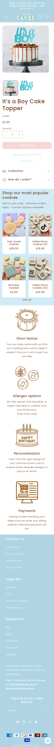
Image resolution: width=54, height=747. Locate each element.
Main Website (14, 560)
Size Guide (12, 647)
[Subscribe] (44, 710)
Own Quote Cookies (14, 243)
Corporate (12, 640)
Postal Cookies (14, 554)
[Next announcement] (48, 6)
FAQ (8, 627)
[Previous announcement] (5, 6)
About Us (11, 587)
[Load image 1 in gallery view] (10, 88)
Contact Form (14, 567)
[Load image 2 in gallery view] (26, 88)
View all (26, 299)
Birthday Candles (14, 286)
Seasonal (11, 654)
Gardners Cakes (30, 745)
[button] (6, 16)
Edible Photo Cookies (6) (40, 243)
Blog (8, 634)
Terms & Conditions (17, 600)
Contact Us (12, 547)
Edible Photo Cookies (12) (40, 286)
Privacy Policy (14, 607)
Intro (9, 594)
